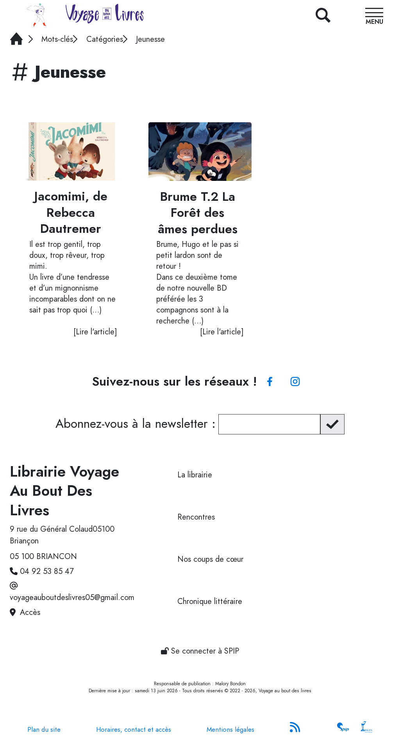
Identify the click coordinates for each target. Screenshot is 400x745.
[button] (374, 17)
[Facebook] (270, 382)
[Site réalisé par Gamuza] (366, 729)
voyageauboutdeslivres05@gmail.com (72, 597)
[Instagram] (295, 382)
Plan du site (44, 729)
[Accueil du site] (36, 15)
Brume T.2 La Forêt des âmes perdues (198, 213)
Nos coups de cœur (210, 559)
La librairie (194, 475)
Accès (30, 612)
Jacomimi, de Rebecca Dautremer (70, 212)
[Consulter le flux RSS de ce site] (295, 729)
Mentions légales (230, 729)
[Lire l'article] (73, 151)
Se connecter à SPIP (204, 651)
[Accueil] (140, 15)
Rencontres (196, 517)
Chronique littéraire (209, 601)
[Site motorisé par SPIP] (343, 729)
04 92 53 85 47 (47, 571)
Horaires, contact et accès (133, 729)
